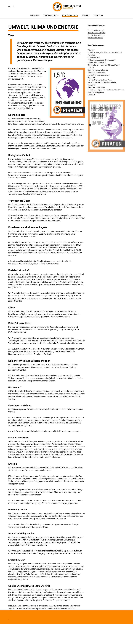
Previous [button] (90, 125)
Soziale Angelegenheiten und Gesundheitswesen (106, 90)
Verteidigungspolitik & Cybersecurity (101, 60)
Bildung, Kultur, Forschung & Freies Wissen (103, 65)
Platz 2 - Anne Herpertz (96, 33)
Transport (91, 95)
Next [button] (122, 125)
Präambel (91, 50)
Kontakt (85, 15)
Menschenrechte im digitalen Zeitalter (102, 82)
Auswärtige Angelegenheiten (99, 75)
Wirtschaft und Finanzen (97, 72)
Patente (91, 67)
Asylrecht (91, 77)
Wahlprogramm (69, 15)
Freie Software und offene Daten (100, 80)
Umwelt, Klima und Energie (98, 70)
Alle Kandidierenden (95, 38)
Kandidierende (50, 15)
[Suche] (13, 6)
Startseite (35, 15)
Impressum (98, 15)
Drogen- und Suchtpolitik (97, 62)
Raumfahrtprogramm (96, 92)
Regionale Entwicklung (96, 87)
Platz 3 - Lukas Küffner (96, 35)
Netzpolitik (92, 85)
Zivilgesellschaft (94, 57)
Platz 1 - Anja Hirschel (96, 30)
